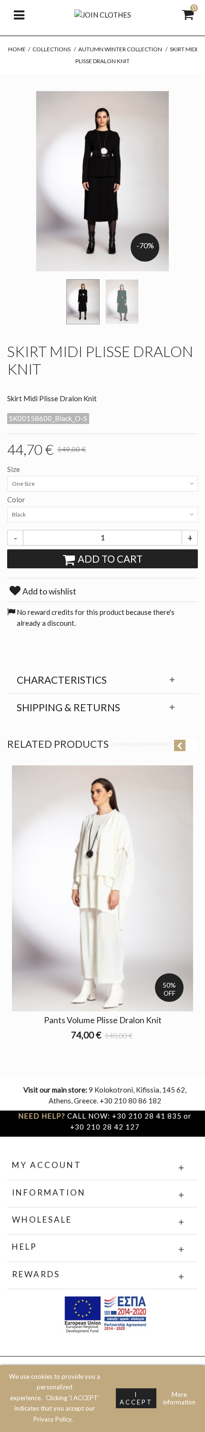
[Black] (83, 301)
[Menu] (19, 14)
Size (14, 469)
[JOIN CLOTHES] (102, 13)
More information (179, 1398)
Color (17, 499)
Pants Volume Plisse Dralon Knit (103, 1020)
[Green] (122, 301)
